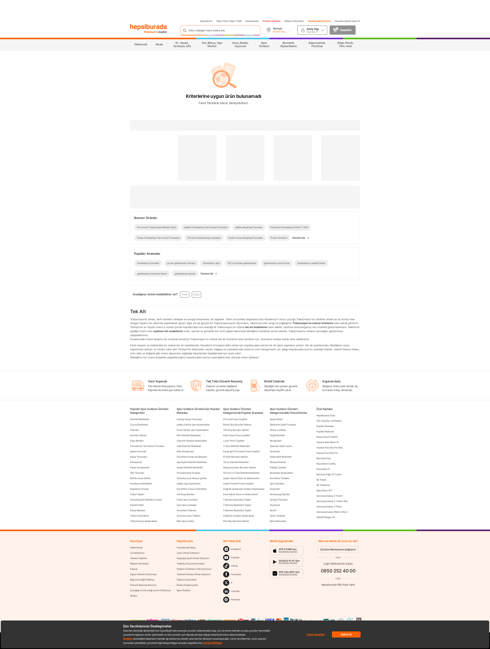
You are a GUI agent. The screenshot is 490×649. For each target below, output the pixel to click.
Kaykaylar (275, 505)
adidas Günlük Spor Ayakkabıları (193, 424)
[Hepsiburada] (148, 27)
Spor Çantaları (277, 483)
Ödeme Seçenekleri (187, 579)
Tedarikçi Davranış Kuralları (191, 563)
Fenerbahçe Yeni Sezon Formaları (147, 446)
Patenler (134, 430)
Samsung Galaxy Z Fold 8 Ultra (332, 501)
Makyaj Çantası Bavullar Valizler (239, 467)
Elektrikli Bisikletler (139, 419)
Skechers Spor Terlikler (188, 515)
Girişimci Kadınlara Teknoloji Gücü (194, 568)
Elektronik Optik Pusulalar (283, 424)
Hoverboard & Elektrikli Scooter (146, 499)
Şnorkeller (275, 451)
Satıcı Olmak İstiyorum (188, 552)
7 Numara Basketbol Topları (237, 505)
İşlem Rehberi (183, 590)
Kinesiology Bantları (280, 494)
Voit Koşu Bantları (185, 494)
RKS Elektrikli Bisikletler (189, 435)
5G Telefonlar (323, 485)
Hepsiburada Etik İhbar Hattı (338, 584)
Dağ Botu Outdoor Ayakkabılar (238, 515)
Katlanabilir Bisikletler (281, 456)
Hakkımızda (136, 547)
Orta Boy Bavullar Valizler (236, 430)
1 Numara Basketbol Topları (237, 499)
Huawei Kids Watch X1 (327, 442)
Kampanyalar (252, 21)
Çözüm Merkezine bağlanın (338, 549)
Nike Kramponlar (185, 451)
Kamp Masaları (137, 510)
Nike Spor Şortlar (185, 521)
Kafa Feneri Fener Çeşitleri (236, 435)
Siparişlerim (206, 21)
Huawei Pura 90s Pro (327, 452)
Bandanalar (276, 440)
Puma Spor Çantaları (187, 499)
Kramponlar (136, 462)
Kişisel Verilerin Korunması (143, 574)
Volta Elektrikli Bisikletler (189, 446)
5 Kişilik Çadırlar (278, 467)
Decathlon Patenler (186, 510)
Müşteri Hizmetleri (294, 21)
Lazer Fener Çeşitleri (233, 440)
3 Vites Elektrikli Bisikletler (236, 446)
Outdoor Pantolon (279, 499)
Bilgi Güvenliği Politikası (142, 579)
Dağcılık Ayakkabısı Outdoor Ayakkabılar (243, 488)
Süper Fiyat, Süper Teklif (229, 21)
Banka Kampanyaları (187, 585)
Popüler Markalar (325, 431)
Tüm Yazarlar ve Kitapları (329, 420)
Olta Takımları (137, 472)
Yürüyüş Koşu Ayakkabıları (143, 521)
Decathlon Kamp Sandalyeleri (192, 456)
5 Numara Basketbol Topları (237, 510)
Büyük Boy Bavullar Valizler (237, 424)
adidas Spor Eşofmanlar (188, 483)
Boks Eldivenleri (278, 521)
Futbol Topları (137, 494)
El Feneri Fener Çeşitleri (235, 419)
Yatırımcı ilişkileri (138, 558)
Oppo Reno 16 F (324, 490)
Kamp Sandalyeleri (139, 467)
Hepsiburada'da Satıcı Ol (347, 21)
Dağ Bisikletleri (277, 435)
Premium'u (151, 31)
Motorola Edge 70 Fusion (329, 474)
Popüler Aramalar (325, 426)
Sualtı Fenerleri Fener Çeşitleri (238, 483)
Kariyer (133, 568)
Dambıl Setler (137, 505)
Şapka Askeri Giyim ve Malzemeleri (241, 478)
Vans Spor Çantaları (187, 505)
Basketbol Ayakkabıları (281, 472)
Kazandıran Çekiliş (326, 463)
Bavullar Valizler (138, 435)
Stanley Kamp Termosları (189, 419)
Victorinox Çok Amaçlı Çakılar (192, 478)
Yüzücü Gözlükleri (139, 515)
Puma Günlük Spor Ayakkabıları (193, 430)
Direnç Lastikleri (278, 430)
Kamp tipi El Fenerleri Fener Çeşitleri (241, 451)
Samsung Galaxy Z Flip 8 (328, 506)
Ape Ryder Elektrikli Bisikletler (192, 462)
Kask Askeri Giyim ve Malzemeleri (240, 494)
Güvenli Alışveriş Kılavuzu (143, 585)
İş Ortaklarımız (137, 552)
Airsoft (273, 510)
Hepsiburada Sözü (325, 415)
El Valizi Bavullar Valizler (235, 456)
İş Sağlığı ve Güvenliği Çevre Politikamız (150, 590)
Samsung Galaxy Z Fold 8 (329, 495)
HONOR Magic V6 (325, 517)
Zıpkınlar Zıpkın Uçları (281, 446)
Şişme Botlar (276, 419)
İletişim (133, 595)
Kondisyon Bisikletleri (141, 483)
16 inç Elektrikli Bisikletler (236, 462)
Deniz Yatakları (277, 515)
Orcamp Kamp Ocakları (188, 472)
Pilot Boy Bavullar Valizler (236, 521)
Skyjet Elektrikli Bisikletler (190, 467)
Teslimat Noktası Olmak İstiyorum (193, 574)
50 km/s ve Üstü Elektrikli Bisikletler (241, 472)
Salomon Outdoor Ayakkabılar (192, 440)
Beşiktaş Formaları (139, 488)
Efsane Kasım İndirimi (327, 436)
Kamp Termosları (138, 456)
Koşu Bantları (137, 440)
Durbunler (275, 488)
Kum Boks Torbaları (280, 478)
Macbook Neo (323, 458)
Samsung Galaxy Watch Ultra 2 (332, 511)
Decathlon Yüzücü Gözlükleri (192, 488)
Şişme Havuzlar (138, 451)
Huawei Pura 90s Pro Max (329, 447)
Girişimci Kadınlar (272, 21)
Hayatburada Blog (186, 547)
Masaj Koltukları (278, 462)
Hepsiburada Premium (319, 21)
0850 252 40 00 (338, 571)
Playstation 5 (323, 469)
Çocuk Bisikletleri (139, 424)
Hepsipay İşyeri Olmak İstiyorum (193, 558)
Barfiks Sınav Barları (140, 478)
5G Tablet (321, 479)
